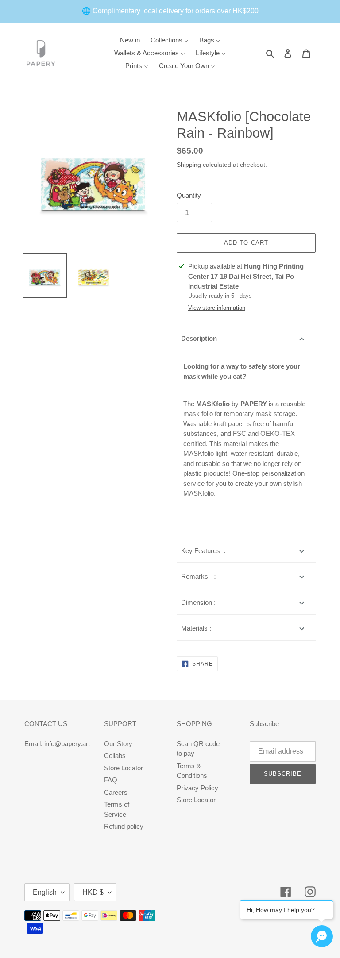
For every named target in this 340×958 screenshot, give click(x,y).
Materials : (196, 628)
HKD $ (93, 892)
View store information (216, 307)
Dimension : (198, 602)
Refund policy (123, 826)
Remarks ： (199, 576)
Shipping (189, 164)
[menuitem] (130, 40)
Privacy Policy (197, 788)
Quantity (189, 195)
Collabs (115, 755)
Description (199, 338)
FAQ (110, 780)
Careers (116, 792)
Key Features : (203, 550)
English (45, 892)
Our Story (118, 743)
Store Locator (123, 768)
